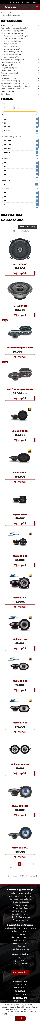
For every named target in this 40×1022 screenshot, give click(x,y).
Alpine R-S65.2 (20, 431)
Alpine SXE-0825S (20, 765)
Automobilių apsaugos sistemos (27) (14, 28)
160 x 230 (7, 131)
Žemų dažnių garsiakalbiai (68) (14, 38)
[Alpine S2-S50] (20, 582)
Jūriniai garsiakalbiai (20, 902)
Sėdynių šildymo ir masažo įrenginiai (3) (16, 86)
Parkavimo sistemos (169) (10, 81)
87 (5, 193)
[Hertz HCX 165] (20, 291)
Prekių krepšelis (24, 2)
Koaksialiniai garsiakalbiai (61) (14, 33)
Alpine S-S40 (20, 515)
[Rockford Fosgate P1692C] (20, 332)
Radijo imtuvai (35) (9, 44)
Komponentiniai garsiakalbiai (21, 896)
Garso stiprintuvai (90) (11, 46)
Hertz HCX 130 (20, 265)
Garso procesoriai (20, 920)
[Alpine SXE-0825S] (20, 749)
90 (5, 200)
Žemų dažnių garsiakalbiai (21, 899)
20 (5, 163)
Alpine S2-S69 (20, 723)
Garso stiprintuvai (20, 908)
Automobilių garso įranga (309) (12, 31)
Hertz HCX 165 (20, 306)
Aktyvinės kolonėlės (21, 960)
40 (5, 174)
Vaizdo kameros (20, 940)
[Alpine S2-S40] (20, 541)
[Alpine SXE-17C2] (20, 832)
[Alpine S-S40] (20, 499)
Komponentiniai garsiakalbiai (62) (15, 36)
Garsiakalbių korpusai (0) (12, 49)
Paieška (14, 2)
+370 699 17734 (20, 994)
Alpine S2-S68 (20, 681)
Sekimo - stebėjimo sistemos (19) (13, 89)
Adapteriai (20, 946)
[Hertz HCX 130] (20, 249)
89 (5, 197)
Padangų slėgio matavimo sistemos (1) (15, 83)
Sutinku (20, 1018)
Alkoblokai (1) (6, 75)
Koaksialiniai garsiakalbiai (12, 15)
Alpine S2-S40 (20, 556)
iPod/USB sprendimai (21, 917)
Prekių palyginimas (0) (27, 227)
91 (5, 204)
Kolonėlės (21, 957)
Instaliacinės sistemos (21, 963)
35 (5, 170)
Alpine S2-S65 (20, 640)
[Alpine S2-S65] (20, 624)
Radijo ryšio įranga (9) (9, 68)
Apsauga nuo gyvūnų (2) (10, 73)
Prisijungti (35, 2)
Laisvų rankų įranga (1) (9, 78)
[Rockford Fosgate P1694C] (20, 374)
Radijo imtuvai (21, 905)
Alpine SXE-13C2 (20, 806)
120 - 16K (7, 148)
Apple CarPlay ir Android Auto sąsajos (21, 928)
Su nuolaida (5, 94)
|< (5, 864)
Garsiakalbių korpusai (21, 911)
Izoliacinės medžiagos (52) (10, 62)
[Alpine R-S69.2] (20, 457)
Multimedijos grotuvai (21, 931)
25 (5, 166)
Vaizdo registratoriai (20, 949)
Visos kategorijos (20, 972)
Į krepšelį (21, 273)
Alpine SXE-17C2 (20, 848)
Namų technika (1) (8, 70)
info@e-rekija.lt (20, 987)
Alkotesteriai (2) (7, 25)
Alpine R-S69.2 (20, 473)
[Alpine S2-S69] (20, 707)
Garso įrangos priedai (21, 914)
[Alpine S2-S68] (20, 666)
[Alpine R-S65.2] (20, 416)
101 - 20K (7, 145)
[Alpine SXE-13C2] (20, 791)
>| (11, 867)
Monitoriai (20, 934)
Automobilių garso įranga (14, 13)
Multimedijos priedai (20, 943)
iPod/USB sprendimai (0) (11, 54)
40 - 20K (7, 152)
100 (5, 119)
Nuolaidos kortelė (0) (8, 91)
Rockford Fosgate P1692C (20, 348)
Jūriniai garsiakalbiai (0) (11, 41)
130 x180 (7, 127)
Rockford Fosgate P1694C (20, 390)
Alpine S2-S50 (20, 598)
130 (5, 123)
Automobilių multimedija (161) (12, 60)
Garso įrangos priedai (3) (12, 52)
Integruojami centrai (20, 937)
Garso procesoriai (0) (10, 57)
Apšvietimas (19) (7, 65)
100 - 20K (7, 141)
